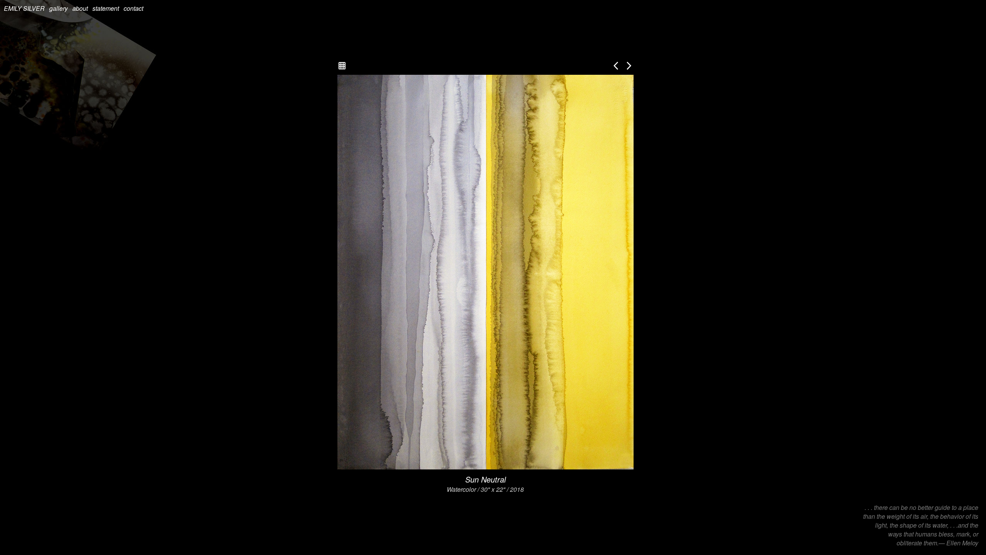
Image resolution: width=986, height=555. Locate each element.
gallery (58, 8)
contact (133, 8)
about (80, 8)
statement (105, 8)
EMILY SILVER (24, 8)
